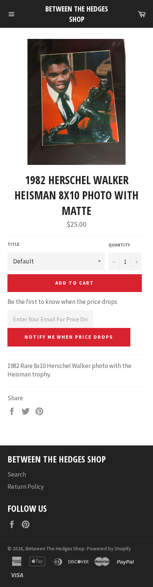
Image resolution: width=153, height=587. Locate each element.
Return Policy (25, 486)
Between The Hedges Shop (76, 14)
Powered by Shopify (109, 548)
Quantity (119, 245)
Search (16, 474)
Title (13, 244)
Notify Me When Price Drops (69, 337)
